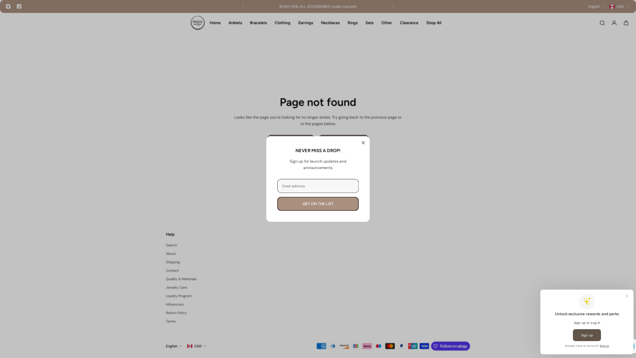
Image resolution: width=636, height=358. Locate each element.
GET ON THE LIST (318, 203)
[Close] (363, 142)
